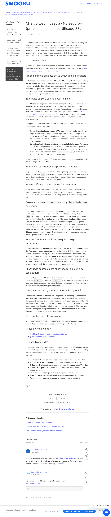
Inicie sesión (30, 498)
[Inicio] (18, 5)
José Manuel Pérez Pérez (41, 450)
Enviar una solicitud (85, 4)
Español (100, 510)
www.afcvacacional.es (67, 458)
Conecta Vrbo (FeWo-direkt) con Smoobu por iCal (45, 427)
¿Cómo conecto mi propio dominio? (14, 62)
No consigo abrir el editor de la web (14, 41)
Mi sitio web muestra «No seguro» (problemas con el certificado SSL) (13, 74)
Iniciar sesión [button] (98, 4)
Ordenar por (82, 443)
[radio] (51, 398)
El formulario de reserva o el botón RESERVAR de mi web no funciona (13, 52)
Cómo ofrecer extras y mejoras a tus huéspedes (44, 431)
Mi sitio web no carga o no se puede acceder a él (14, 31)
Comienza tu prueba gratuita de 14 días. (79, 511)
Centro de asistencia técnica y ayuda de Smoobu (22, 12)
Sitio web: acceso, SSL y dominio (22, 14)
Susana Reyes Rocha (39, 472)
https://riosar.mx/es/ (33, 483)
